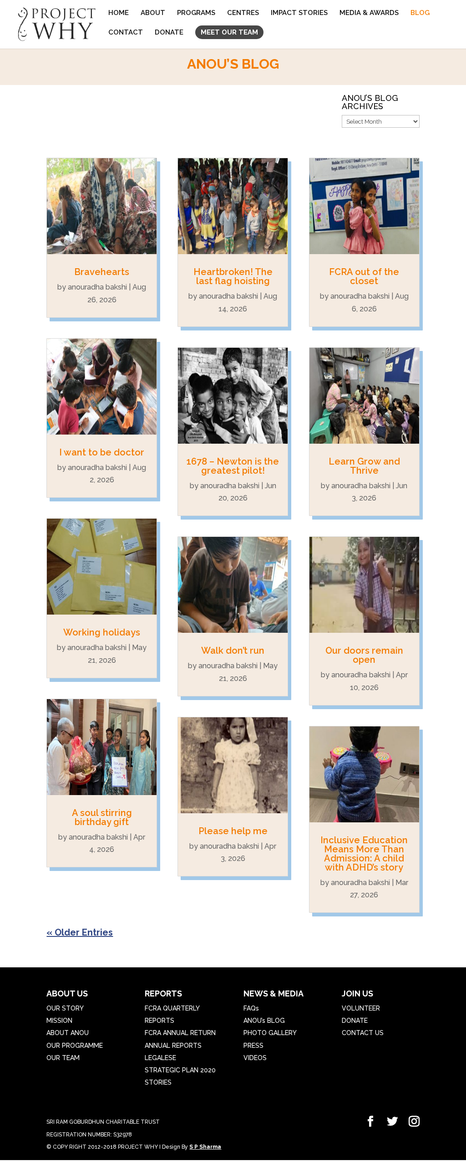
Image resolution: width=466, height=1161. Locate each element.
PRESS (253, 1045)
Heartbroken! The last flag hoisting (233, 276)
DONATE (169, 32)
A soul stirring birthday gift (102, 817)
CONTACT (125, 32)
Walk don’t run (232, 650)
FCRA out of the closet (364, 276)
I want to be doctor (101, 452)
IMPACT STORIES (299, 13)
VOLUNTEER (361, 1008)
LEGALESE (160, 1057)
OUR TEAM (63, 1057)
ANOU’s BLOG (264, 1020)
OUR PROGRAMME (74, 1045)
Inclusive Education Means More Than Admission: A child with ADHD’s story (364, 854)
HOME (118, 13)
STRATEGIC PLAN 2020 (180, 1070)
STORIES (158, 1082)
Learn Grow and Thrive (364, 466)
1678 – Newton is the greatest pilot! (233, 466)
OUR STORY (65, 1008)
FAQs (251, 1008)
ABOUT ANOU (67, 1032)
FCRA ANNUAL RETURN (180, 1032)
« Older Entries (79, 932)
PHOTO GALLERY (270, 1032)
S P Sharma (205, 1147)
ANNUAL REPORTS (173, 1045)
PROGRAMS (196, 13)
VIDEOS (255, 1057)
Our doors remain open (364, 655)
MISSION (59, 1020)
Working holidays (101, 632)
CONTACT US (363, 1032)
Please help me (233, 831)
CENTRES (243, 13)
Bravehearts (101, 271)
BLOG (420, 13)
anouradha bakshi (97, 287)
